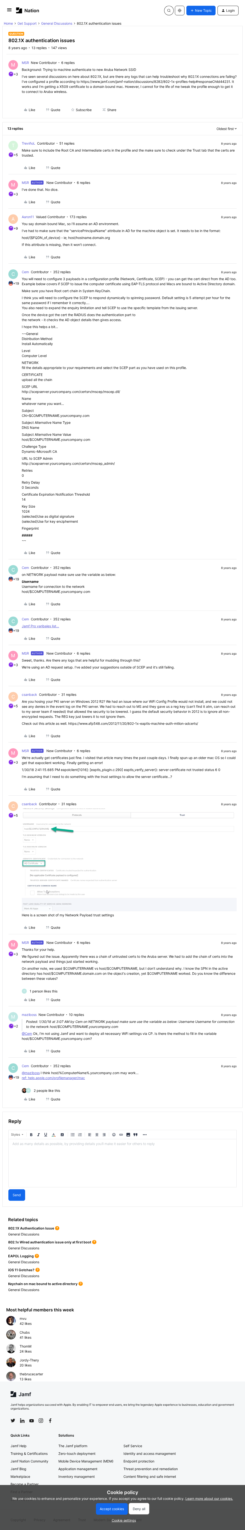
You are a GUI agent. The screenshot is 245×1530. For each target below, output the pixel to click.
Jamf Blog (18, 1469)
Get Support (27, 23)
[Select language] (179, 10)
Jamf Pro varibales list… (40, 626)
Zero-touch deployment (76, 1453)
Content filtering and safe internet (149, 1476)
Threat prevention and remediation (150, 1469)
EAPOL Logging (21, 1256)
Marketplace (20, 1476)
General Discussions (56, 23)
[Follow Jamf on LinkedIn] (22, 1420)
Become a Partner (25, 1484)
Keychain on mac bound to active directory (43, 1284)
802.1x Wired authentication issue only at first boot (49, 1242)
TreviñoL (28, 143)
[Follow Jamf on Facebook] (50, 1420)
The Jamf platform (72, 1446)
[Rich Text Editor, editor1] (122, 1163)
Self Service (132, 1446)
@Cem (27, 1033)
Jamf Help (19, 1446)
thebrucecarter (31, 1374)
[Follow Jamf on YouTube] (31, 1420)
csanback (29, 694)
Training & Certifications (29, 1453)
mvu (23, 1318)
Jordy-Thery (29, 1360)
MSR (25, 63)
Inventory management (76, 1476)
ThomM (25, 1346)
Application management (77, 1469)
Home (8, 23)
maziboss (29, 1015)
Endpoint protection (138, 1461)
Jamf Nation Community (29, 1461)
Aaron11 (28, 217)
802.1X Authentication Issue (31, 1228)
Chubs (25, 1332)
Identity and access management (149, 1453)
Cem (25, 272)
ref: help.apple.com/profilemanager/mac (53, 1078)
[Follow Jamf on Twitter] (13, 1420)
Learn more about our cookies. (209, 1498)
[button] (9, 11)
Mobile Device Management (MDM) (85, 1461)
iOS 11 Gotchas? (21, 1270)
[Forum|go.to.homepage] (27, 10)
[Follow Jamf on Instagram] (41, 1420)
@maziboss (31, 1073)
